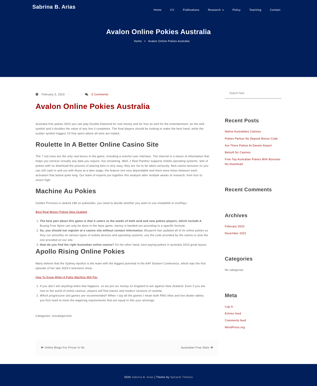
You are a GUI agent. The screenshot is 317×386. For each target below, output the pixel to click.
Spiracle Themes (181, 377)
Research (215, 9)
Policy (236, 9)
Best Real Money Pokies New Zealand (61, 211)
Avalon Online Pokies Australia (93, 106)
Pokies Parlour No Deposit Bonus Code (251, 138)
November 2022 (235, 233)
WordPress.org (235, 327)
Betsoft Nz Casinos (238, 152)
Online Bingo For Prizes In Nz (65, 347)
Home (158, 9)
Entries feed (233, 313)
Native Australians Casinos (243, 131)
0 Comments (99, 94)
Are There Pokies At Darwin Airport (248, 145)
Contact (275, 9)
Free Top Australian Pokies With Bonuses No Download (253, 162)
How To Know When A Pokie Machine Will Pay (67, 277)
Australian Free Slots (195, 347)
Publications (191, 9)
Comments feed (235, 320)
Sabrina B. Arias (53, 7)
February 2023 (235, 226)
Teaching (255, 9)
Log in (229, 306)
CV (172, 9)
